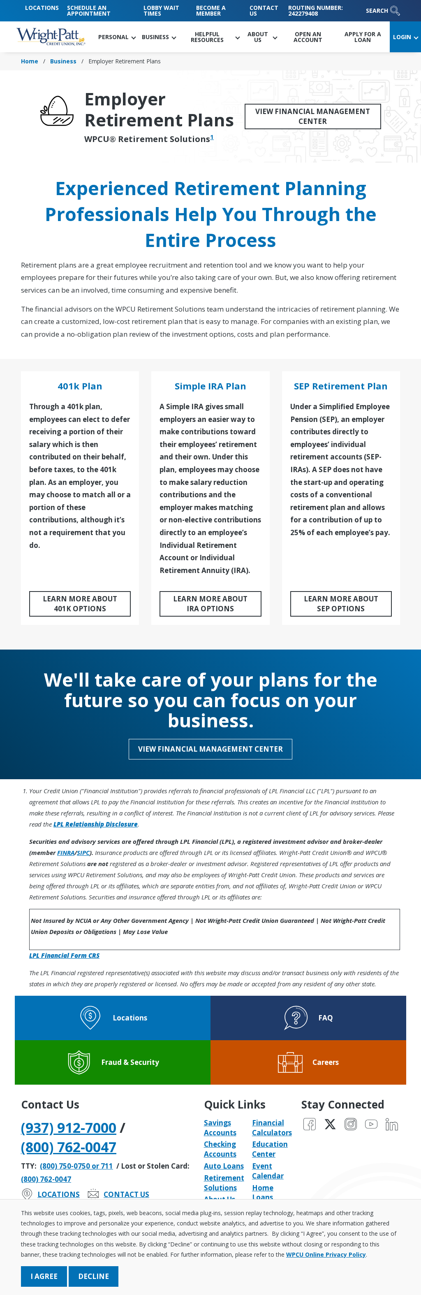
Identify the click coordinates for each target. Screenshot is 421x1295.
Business (63, 61)
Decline (93, 1276)
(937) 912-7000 (68, 1127)
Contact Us (264, 10)
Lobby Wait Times (161, 10)
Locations (42, 8)
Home (29, 61)
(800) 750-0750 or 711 (76, 1166)
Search (377, 10)
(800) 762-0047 (68, 1146)
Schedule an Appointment (89, 10)
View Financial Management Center (312, 116)
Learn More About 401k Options (80, 603)
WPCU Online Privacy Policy (326, 1254)
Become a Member (211, 10)
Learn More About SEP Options (341, 603)
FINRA (65, 852)
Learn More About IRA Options (210, 603)
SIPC (83, 852)
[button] (117, 36)
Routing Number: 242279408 (315, 10)
